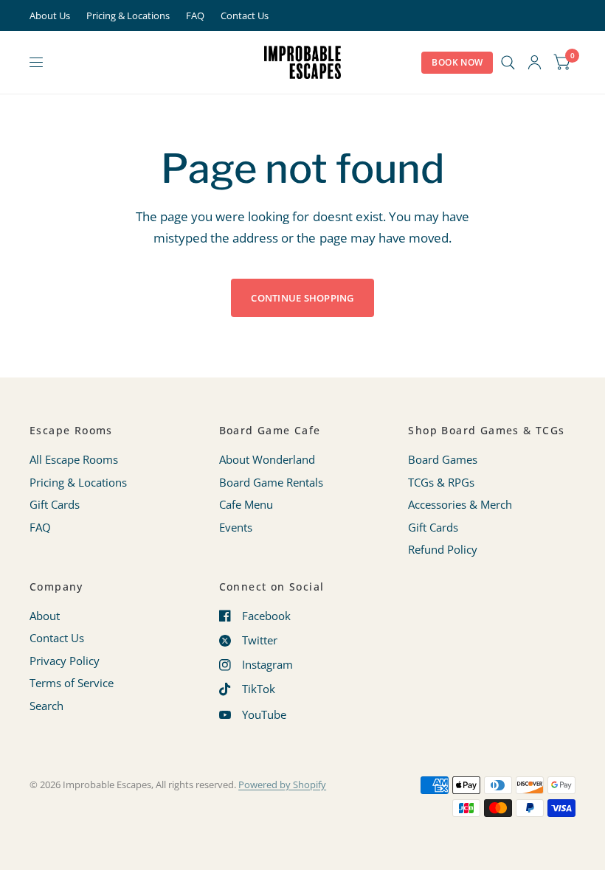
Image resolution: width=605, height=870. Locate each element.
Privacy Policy (65, 660)
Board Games (442, 459)
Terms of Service (72, 682)
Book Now (457, 62)
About (45, 615)
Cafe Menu (246, 504)
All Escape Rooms (74, 459)
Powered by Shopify (282, 784)
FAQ (195, 15)
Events (235, 527)
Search (46, 705)
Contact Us (245, 15)
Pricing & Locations (128, 15)
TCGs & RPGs (441, 482)
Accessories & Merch (460, 504)
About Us (50, 15)
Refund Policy (442, 549)
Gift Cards (55, 504)
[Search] (508, 62)
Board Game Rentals (271, 482)
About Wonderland (267, 459)
